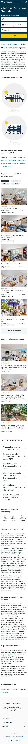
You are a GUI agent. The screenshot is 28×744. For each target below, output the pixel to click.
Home (3, 44)
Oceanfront (21, 157)
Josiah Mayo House (9, 567)
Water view (12, 160)
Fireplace (22, 163)
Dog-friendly (15, 180)
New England (5, 689)
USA (7, 44)
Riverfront (4, 160)
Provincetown (5, 657)
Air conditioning (6, 163)
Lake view (15, 183)
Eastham (10, 654)
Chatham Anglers (16, 543)
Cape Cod (15, 689)
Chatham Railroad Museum (9, 578)
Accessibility (7, 736)
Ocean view (12, 157)
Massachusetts (14, 44)
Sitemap (16, 731)
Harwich (21, 635)
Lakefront (4, 157)
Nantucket (17, 661)
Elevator (15, 163)
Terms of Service (14, 733)
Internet (5, 183)
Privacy (24, 731)
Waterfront (21, 160)
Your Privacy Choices (16, 736)
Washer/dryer (7, 166)
